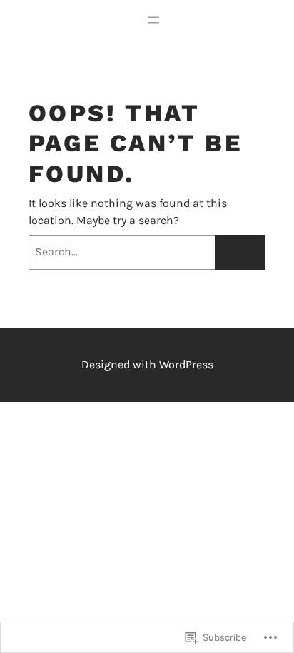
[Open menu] (153, 20)
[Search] (240, 252)
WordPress (186, 364)
